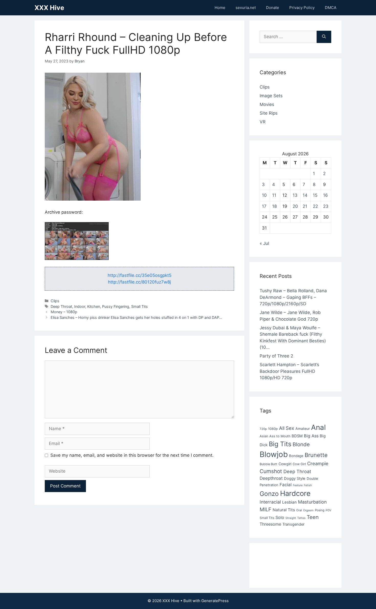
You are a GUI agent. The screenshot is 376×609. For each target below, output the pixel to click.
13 (295, 195)
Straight (290, 518)
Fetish (308, 485)
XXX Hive (49, 8)
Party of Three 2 (276, 355)
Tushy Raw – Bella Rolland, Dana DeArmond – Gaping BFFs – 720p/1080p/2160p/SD (293, 297)
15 (315, 195)
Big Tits (280, 444)
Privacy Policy (302, 7)
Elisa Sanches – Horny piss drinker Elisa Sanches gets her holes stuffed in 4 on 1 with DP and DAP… (136, 317)
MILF (265, 509)
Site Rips (269, 113)
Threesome (270, 524)
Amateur (302, 428)
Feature (298, 485)
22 (315, 206)
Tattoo (301, 518)
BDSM (297, 436)
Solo (279, 517)
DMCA (330, 7)
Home (220, 7)
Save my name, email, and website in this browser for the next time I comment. (132, 455)
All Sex (286, 428)
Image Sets (271, 95)
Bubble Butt (268, 464)
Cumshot (271, 471)
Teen (313, 517)
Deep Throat (61, 306)
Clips (55, 301)
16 (325, 195)
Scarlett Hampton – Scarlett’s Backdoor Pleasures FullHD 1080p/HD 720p (289, 371)
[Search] (324, 37)
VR (263, 121)
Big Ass (311, 435)
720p (263, 429)
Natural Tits (284, 509)
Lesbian (289, 502)
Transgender (293, 524)
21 (305, 206)
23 (325, 206)
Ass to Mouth (279, 436)
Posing (319, 510)
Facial (286, 484)
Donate (272, 7)
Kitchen (93, 306)
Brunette (316, 455)
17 (264, 206)
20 (295, 206)
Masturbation (312, 502)
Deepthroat (271, 478)
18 (274, 206)
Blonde (301, 444)
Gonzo (269, 493)
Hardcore (295, 493)
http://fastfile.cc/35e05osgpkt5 (139, 275)
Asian (264, 436)
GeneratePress (215, 600)
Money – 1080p (64, 312)
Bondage (296, 456)
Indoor (79, 306)
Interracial (270, 502)
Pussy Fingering (115, 306)
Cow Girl (299, 464)
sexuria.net (246, 7)
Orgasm (308, 510)
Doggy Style (294, 478)
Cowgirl (285, 464)
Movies (267, 104)
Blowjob (274, 454)
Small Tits (139, 306)
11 (274, 195)
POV (328, 510)
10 (264, 195)
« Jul (264, 243)
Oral (299, 510)
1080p (273, 429)
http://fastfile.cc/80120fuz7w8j (139, 282)
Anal (318, 427)
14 (305, 195)
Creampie (317, 463)
